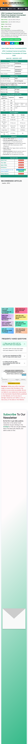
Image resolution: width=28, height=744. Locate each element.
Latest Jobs (12, 8)
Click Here (21, 160)
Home (4, 8)
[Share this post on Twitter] (21, 43)
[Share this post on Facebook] (3, 43)
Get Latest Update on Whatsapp (12, 39)
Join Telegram (20, 169)
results (6, 26)
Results (21, 8)
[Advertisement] (14, 245)
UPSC (9, 26)
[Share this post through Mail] (7, 43)
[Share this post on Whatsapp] (16, 43)
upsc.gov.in (21, 138)
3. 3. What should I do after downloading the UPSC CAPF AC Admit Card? (11, 363)
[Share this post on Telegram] (12, 43)
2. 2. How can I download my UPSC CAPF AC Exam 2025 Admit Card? (12, 356)
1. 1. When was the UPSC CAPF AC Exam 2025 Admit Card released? (12, 343)
